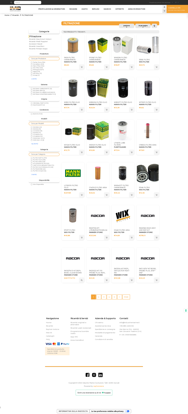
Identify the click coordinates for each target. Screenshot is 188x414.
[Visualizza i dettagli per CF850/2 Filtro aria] (148, 130)
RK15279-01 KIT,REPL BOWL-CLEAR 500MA (73, 272)
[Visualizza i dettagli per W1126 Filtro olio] (73, 130)
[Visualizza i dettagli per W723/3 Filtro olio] (148, 88)
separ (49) (36, 71)
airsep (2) (36, 75)
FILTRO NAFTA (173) (40, 158)
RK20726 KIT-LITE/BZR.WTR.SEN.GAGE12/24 (101, 229)
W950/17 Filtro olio (123, 102)
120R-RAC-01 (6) (38, 140)
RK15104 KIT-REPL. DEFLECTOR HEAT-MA (122, 271)
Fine (126, 297)
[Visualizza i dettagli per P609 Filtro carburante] (73, 45)
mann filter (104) (38, 66)
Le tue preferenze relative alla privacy (107, 411)
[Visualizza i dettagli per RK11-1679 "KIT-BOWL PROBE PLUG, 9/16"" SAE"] (148, 258)
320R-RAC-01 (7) (39, 138)
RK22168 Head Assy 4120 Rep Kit (147, 229)
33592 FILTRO (144, 60)
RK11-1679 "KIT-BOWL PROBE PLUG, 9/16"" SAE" (147, 271)
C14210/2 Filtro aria (98, 188)
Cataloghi (50, 336)
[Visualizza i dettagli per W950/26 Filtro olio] (98, 88)
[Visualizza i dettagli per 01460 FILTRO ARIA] (123, 216)
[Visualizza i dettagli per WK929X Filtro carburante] (123, 45)
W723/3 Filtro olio (147, 102)
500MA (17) (37, 133)
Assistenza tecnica (103, 326)
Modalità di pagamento (105, 333)
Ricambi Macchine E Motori (40, 39)
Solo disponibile (38, 184)
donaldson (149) (38, 64)
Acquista (81, 67)
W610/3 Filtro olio (97, 145)
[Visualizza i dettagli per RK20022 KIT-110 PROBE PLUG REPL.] (98, 258)
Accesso (166, 7)
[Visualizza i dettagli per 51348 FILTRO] (148, 173)
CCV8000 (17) (38, 136)
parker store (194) (39, 62)
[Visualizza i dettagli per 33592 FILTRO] (148, 45)
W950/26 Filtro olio (98, 102)
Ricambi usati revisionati (80, 328)
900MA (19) (37, 129)
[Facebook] (87, 374)
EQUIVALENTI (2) (39, 105)
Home (7, 15)
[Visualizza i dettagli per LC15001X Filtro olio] (73, 173)
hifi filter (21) (37, 73)
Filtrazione (35, 36)
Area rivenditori (77, 340)
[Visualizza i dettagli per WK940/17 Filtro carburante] (123, 173)
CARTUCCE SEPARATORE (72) (43, 165)
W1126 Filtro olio (72, 145)
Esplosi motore (52, 329)
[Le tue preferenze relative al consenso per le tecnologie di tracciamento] (186, 310)
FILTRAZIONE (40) (39, 169)
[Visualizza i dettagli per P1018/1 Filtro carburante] (98, 45)
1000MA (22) (37, 127)
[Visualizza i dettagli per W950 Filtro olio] (73, 88)
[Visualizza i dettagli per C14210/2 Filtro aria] (98, 173)
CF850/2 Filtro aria (147, 145)
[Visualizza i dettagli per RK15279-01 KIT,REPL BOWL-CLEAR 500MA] (73, 258)
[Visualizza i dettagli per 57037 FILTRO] (73, 216)
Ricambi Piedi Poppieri (38, 42)
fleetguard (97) (38, 69)
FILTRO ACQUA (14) (39, 171)
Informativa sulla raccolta (73, 411)
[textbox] (27, 2)
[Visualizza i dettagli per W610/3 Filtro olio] (98, 130)
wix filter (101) (38, 68)
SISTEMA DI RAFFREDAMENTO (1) (44, 94)
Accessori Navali (35, 44)
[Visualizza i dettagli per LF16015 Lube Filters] (123, 130)
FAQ (48, 339)
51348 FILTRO (144, 188)
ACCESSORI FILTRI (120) (41, 163)
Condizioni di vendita (104, 339)
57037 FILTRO (69, 230)
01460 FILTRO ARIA (122, 230)
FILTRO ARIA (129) (39, 161)
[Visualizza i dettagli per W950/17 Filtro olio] (123, 88)
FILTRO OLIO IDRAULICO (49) (43, 167)
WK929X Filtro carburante (120, 59)
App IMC (74, 337)
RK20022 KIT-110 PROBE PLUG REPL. (97, 272)
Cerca (11, 2)
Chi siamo (99, 322)
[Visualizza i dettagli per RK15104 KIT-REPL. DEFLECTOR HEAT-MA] (123, 258)
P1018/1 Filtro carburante (95, 59)
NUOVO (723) (37, 114)
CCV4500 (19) (37, 131)
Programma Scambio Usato (79, 332)
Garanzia (98, 336)
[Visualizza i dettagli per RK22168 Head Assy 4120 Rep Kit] (148, 216)
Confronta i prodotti (154, 26)
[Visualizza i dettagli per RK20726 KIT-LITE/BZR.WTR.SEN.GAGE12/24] (98, 216)
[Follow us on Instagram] (94, 374)
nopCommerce (98, 386)
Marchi (49, 333)
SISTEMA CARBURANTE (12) (42, 88)
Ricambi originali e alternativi (78, 323)
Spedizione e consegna (105, 329)
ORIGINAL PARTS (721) (40, 103)
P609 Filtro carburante (70, 59)
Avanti (119, 297)
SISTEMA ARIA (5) (39, 90)
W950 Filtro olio (72, 102)
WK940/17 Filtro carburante (121, 186)
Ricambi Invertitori (36, 46)
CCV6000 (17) (37, 134)
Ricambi (49, 326)
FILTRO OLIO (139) (39, 160)
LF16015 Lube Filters (119, 144)
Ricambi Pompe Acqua (38, 49)
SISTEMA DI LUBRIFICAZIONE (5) (44, 92)
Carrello (176, 9)
